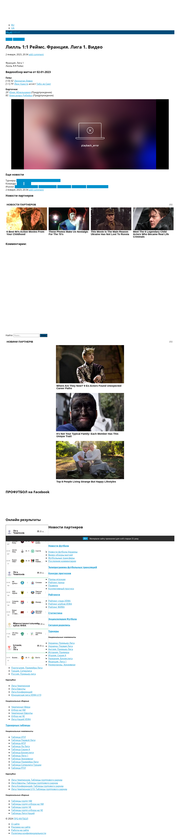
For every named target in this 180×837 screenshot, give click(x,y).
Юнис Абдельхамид (20, 92)
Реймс (27, 183)
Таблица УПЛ (18, 737)
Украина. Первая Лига (60, 646)
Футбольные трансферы (61, 558)
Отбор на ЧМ (18, 710)
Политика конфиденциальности (28, 833)
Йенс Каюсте (21, 83)
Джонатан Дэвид (23, 80)
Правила (53, 585)
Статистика (55, 613)
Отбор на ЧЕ (18, 716)
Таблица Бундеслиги (22, 752)
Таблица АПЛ (18, 743)
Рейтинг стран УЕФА (59, 600)
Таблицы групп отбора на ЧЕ (27, 810)
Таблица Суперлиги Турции (26, 764)
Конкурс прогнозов (59, 573)
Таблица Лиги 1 (19, 755)
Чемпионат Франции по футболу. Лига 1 (38, 180)
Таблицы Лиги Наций (23, 813)
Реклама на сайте (20, 827)
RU (12, 25)
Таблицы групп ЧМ (21, 800)
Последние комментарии (62, 561)
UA (12, 28)
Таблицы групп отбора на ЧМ (27, 804)
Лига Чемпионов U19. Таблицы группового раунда (39, 789)
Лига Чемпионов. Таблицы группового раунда (36, 779)
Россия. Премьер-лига (23, 673)
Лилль (20, 183)
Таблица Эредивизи (22, 758)
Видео (9, 39)
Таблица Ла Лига (20, 746)
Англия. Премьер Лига (60, 649)
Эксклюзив (19, 39)
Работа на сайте (20, 830)
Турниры (53, 631)
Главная (15, 31)
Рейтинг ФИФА (56, 607)
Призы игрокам (57, 579)
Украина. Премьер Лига (61, 643)
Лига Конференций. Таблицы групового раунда (37, 786)
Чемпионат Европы (22, 713)
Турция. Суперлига (21, 670)
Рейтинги (54, 594)
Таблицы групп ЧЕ (21, 807)
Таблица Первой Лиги (23, 740)
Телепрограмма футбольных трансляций (72, 567)
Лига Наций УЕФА (21, 719)
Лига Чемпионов (20, 685)
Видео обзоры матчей (60, 554)
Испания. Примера (58, 652)
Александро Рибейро (20, 95)
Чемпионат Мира (20, 706)
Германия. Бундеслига (60, 658)
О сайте (15, 823)
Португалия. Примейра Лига (26, 667)
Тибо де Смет (43, 83)
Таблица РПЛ (18, 767)
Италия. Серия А (57, 655)
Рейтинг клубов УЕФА (60, 603)
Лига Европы (18, 688)
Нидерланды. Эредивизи (61, 664)
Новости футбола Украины (62, 551)
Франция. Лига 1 (57, 661)
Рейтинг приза (56, 582)
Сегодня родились (59, 625)
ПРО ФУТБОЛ (21, 818)
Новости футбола (58, 545)
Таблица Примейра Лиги (25, 761)
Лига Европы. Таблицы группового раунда (34, 783)
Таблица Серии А (20, 749)
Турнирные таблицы (18, 725)
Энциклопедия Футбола (62, 619)
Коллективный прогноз (61, 588)
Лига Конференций (21, 691)
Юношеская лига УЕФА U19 (26, 695)
